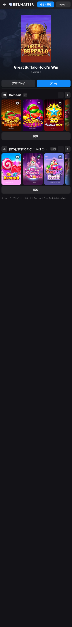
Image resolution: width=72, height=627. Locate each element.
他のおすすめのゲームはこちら (29, 149)
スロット (28, 198)
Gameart (15, 95)
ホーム (4, 198)
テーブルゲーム (15, 198)
